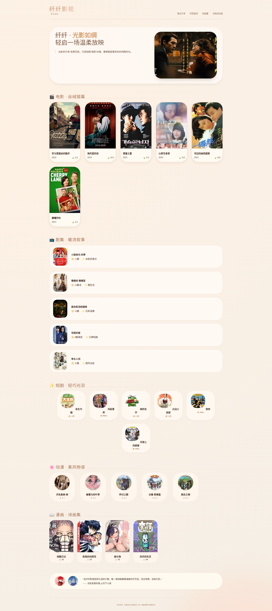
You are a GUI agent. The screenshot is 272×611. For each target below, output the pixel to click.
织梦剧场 (194, 13)
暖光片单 (181, 13)
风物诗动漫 (218, 13)
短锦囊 (205, 13)
